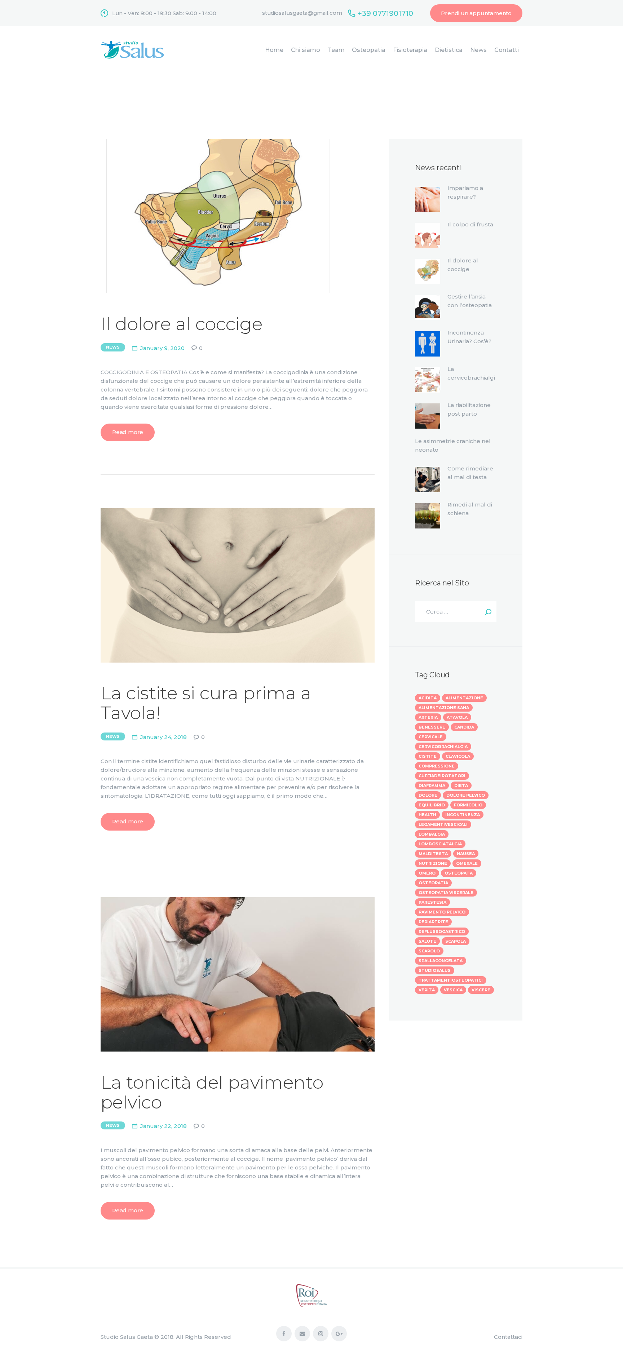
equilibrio (432, 804)
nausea (466, 853)
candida (464, 727)
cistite (428, 756)
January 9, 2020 (162, 348)
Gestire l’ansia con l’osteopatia (469, 301)
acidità (428, 697)
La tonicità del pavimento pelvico (212, 1092)
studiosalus (435, 970)
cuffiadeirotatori (442, 775)
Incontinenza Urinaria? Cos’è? (469, 337)
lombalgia (432, 834)
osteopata (459, 873)
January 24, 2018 (163, 737)
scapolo (429, 950)
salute (427, 941)
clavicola (458, 756)
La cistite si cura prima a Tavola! (206, 703)
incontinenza (462, 814)
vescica (453, 989)
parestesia (432, 902)
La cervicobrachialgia (471, 378)
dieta (461, 785)
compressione (437, 766)
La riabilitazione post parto (469, 409)
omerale (467, 863)
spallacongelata (441, 960)
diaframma (432, 785)
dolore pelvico (465, 795)
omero (427, 873)
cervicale (431, 736)
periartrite (433, 921)
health (427, 814)
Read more (127, 432)
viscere (481, 989)
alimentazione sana (444, 707)
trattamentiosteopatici (451, 980)
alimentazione (464, 697)
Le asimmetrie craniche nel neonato (453, 445)
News (113, 347)
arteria (428, 717)
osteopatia (433, 882)
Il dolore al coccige (181, 324)
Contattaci (508, 1336)
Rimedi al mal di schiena (469, 509)
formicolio (468, 804)
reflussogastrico (442, 931)
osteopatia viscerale (446, 892)
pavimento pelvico (442, 912)
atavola (457, 717)
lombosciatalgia (440, 843)
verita (427, 989)
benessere (432, 727)
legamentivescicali (443, 824)
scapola (455, 941)
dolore (428, 795)
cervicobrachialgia (443, 746)
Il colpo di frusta (470, 224)
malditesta (433, 853)
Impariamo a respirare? (465, 192)
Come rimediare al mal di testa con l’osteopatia (470, 477)
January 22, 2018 (163, 1126)
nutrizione (433, 863)
